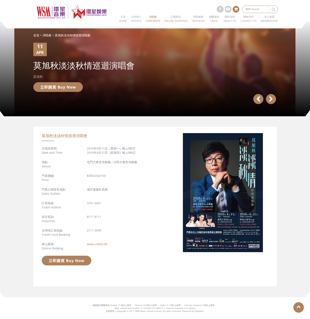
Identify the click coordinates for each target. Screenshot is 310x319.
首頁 (36, 35)
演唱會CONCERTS (153, 19)
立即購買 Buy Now (58, 87)
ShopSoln (199, 311)
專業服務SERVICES (198, 19)
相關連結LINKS (214, 19)
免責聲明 (110, 311)
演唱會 (47, 35)
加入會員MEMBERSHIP (269, 19)
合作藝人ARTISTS (136, 19)
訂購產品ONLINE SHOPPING (176, 19)
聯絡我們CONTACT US (248, 19)
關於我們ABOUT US (229, 19)
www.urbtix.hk (97, 244)
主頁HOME (123, 19)
